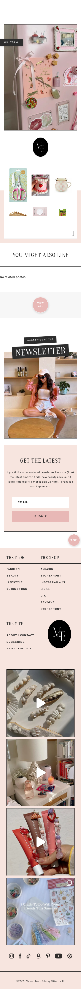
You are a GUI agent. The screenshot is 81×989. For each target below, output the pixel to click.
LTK (43, 595)
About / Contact (20, 635)
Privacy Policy (18, 648)
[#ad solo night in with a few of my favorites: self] (40, 772)
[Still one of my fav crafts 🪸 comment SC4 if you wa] (40, 842)
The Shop (50, 557)
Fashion (13, 568)
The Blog (15, 557)
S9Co (54, 981)
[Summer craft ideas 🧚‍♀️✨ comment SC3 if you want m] (40, 911)
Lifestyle (14, 582)
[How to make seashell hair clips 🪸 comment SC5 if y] (40, 703)
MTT (61, 981)
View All (40, 304)
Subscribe (15, 641)
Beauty (12, 575)
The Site (14, 623)
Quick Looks (16, 588)
